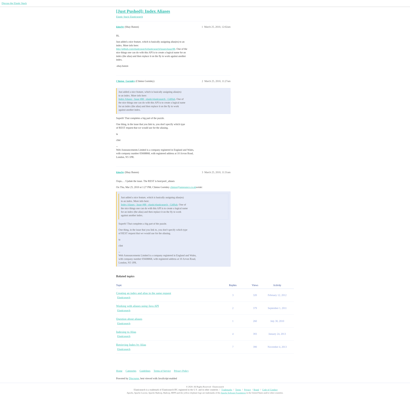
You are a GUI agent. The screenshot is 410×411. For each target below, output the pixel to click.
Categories (131, 371)
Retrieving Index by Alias (131, 344)
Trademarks (226, 390)
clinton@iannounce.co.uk (183, 187)
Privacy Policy (181, 371)
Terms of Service (162, 371)
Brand (256, 390)
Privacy (247, 390)
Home (119, 371)
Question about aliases (129, 319)
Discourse (134, 378)
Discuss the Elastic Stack (14, 3)
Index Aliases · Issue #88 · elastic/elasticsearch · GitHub (147, 99)
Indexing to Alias (126, 331)
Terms (238, 390)
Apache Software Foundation (233, 393)
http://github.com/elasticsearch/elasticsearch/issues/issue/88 (145, 49)
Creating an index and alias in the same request (143, 293)
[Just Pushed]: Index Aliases (143, 11)
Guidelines (144, 371)
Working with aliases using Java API (137, 306)
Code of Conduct (270, 390)
